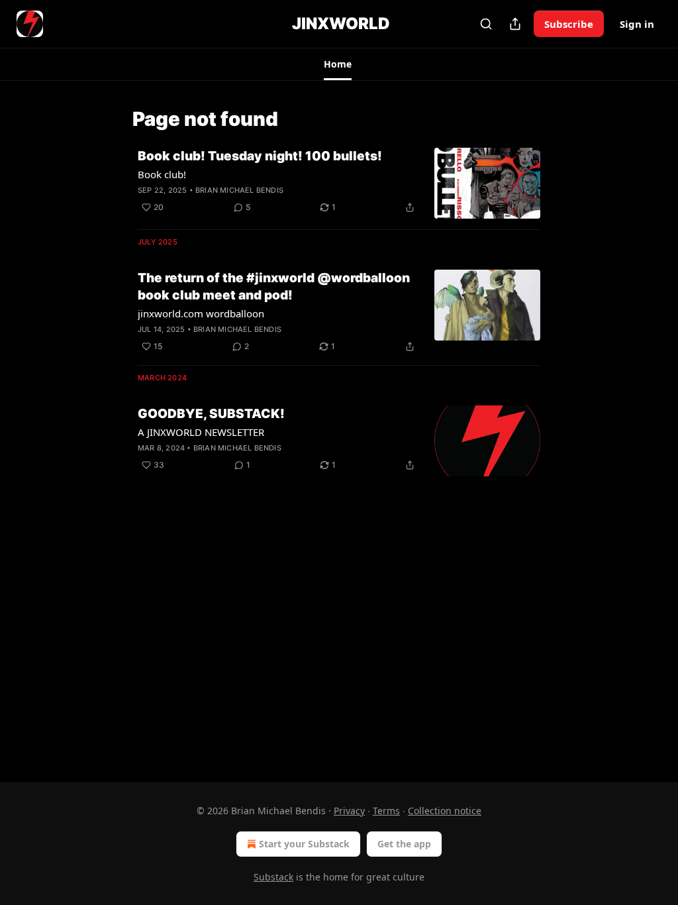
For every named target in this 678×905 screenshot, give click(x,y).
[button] (337, 64)
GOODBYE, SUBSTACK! (211, 413)
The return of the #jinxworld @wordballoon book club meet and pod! (274, 286)
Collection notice (444, 810)
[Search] (486, 24)
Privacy (349, 810)
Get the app (404, 843)
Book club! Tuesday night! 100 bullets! (260, 156)
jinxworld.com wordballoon (201, 313)
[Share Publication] (515, 24)
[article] (339, 183)
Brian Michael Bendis (239, 190)
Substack (273, 877)
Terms (386, 810)
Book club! (162, 174)
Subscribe (568, 23)
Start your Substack (304, 843)
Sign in (637, 23)
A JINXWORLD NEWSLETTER (201, 432)
